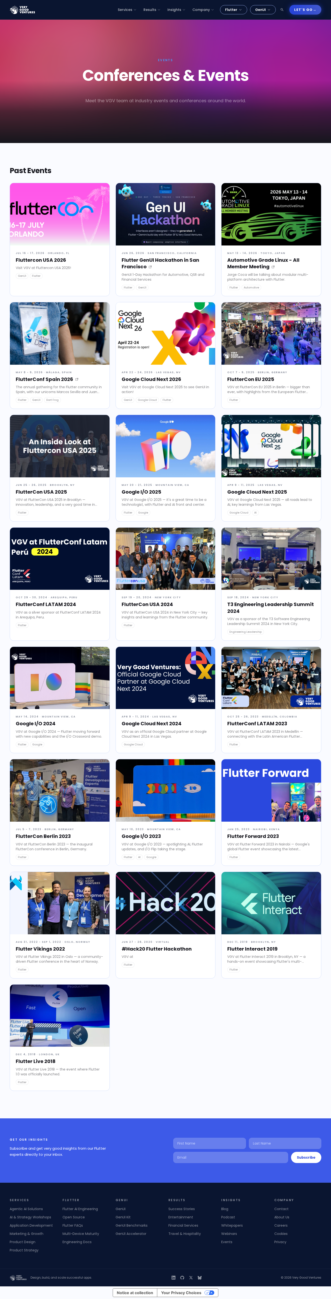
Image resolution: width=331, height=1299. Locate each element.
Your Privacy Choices (181, 1292)
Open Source (74, 1217)
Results (149, 9)
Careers (281, 1225)
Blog (224, 1208)
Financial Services (183, 1225)
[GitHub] (182, 1278)
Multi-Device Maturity (81, 1233)
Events (226, 1242)
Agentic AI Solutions (26, 1208)
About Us (281, 1217)
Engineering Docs (77, 1242)
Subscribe (306, 1157)
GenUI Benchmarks (132, 1225)
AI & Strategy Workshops (30, 1217)
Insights (174, 9)
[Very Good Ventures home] (22, 9)
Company (201, 9)
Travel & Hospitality (184, 1233)
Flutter (231, 9)
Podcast (228, 1217)
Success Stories (181, 1208)
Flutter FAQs (73, 1225)
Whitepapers (232, 1225)
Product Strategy (24, 1250)
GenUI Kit (123, 1217)
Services (125, 9)
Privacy (280, 1242)
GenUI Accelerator (131, 1233)
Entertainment (180, 1217)
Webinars (229, 1233)
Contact (281, 1208)
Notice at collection (135, 1292)
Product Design (22, 1242)
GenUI (260, 9)
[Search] (282, 9)
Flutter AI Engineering (80, 1208)
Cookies (281, 1233)
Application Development (31, 1225)
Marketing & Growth (26, 1233)
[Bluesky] (200, 1278)
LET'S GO (305, 9)
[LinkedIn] (173, 1278)
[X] (191, 1278)
